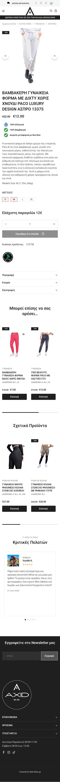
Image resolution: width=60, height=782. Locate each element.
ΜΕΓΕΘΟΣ (7, 192)
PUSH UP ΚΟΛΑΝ (10, 480)
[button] (5, 199)
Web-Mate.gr (35, 772)
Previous (5, 56)
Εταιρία (6, 282)
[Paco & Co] (8, 257)
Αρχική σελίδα (9, 24)
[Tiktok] (13, 753)
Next (54, 56)
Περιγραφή (8, 275)
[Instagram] (8, 753)
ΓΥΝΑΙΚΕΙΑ (40, 24)
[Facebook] (3, 752)
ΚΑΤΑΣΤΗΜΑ (25, 24)
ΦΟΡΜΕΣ (52, 24)
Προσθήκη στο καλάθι (27, 234)
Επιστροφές (8, 290)
